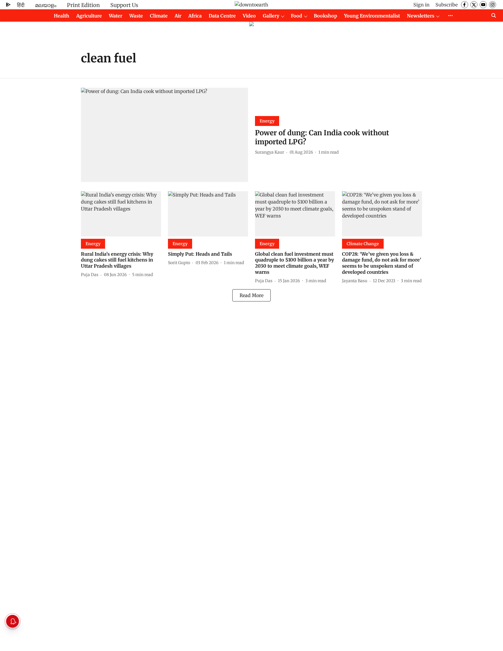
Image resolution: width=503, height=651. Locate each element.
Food (296, 16)
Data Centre (222, 16)
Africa (195, 16)
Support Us (124, 5)
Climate (159, 16)
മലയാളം (45, 5)
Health (61, 16)
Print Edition (83, 5)
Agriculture (89, 16)
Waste (136, 16)
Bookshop (325, 16)
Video (249, 16)
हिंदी (20, 5)
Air (178, 16)
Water (115, 16)
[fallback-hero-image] (164, 135)
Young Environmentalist (372, 16)
